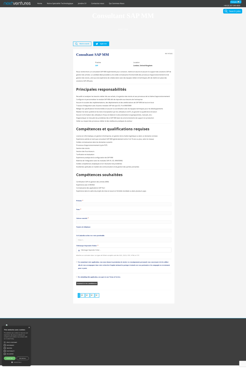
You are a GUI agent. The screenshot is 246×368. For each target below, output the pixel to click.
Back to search (84, 44)
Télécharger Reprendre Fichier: (86, 245)
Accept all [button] (10, 358)
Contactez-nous (97, 3)
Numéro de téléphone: (83, 227)
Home (39, 3)
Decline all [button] (22, 358)
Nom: (78, 209)
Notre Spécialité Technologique (60, 3)
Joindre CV (82, 3)
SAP (96, 65)
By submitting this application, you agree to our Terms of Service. (99, 277)
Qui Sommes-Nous (116, 3)
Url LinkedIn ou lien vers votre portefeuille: (90, 235)
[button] (235, 1)
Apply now (103, 44)
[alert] (16, 346)
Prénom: (79, 200)
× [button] (29, 327)
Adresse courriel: (82, 218)
